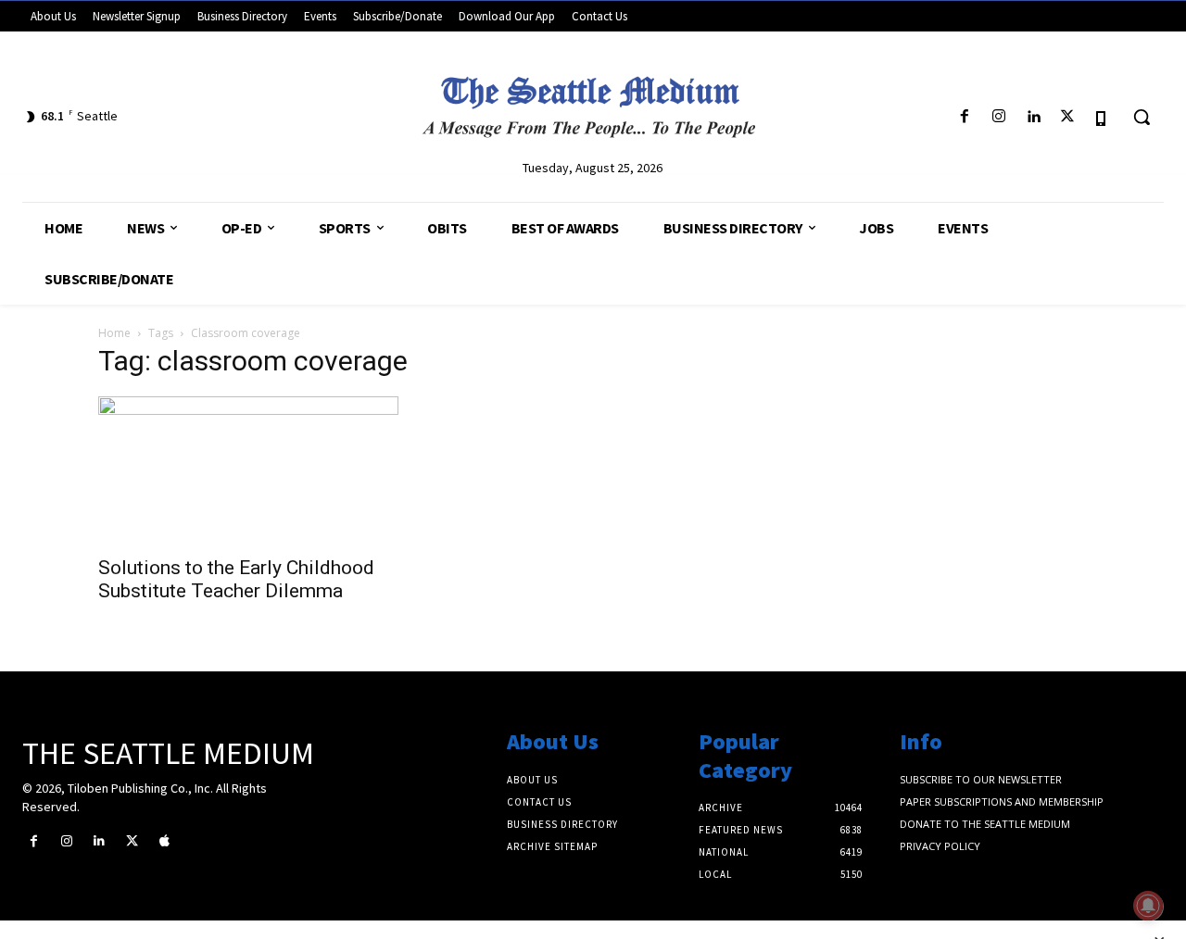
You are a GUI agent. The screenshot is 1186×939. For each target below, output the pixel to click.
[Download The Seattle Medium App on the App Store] (1102, 117)
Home (114, 333)
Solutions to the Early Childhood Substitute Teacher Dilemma (236, 579)
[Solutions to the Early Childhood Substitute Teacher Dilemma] (248, 470)
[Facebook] (964, 117)
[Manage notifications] (1148, 905)
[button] (1141, 116)
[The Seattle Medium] (592, 101)
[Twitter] (1067, 117)
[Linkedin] (1032, 117)
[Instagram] (998, 117)
